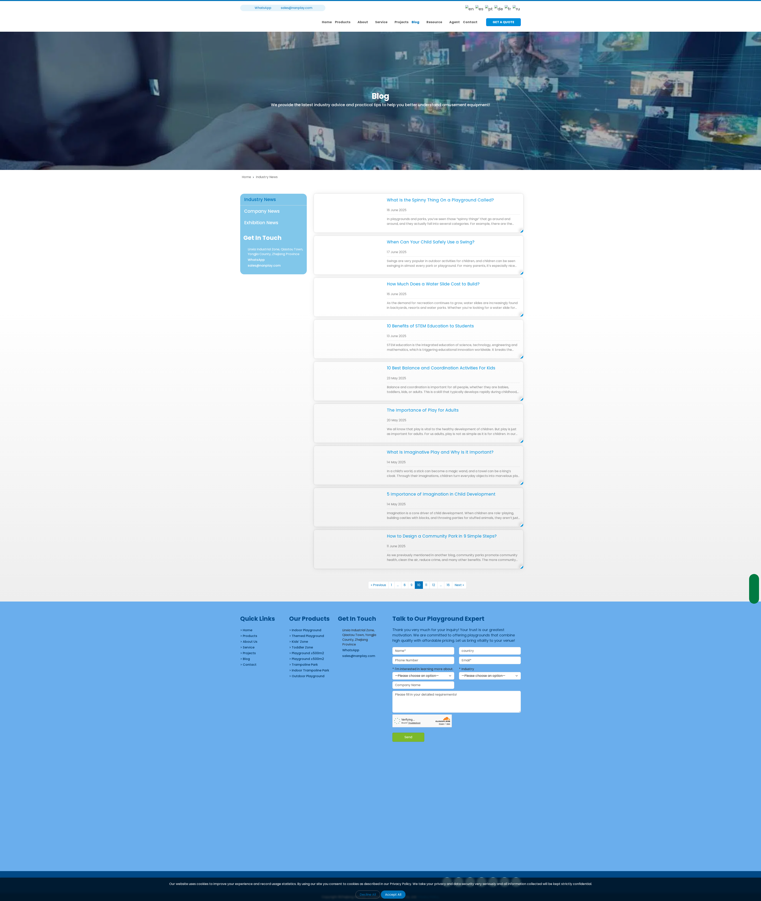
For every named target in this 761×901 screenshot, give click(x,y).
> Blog (245, 659)
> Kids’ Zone (298, 641)
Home (327, 22)
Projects (401, 22)
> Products (248, 636)
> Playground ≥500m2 (306, 659)
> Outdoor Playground (306, 676)
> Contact (248, 664)
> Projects (248, 653)
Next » (459, 585)
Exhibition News (261, 222)
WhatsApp (256, 259)
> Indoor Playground (305, 630)
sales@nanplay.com (296, 8)
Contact (470, 22)
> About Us (248, 641)
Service (381, 22)
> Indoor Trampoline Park (309, 670)
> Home (246, 630)
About (363, 22)
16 (448, 585)
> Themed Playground (306, 636)
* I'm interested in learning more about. (422, 669)
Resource (434, 22)
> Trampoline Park (303, 664)
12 (433, 585)
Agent (454, 22)
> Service (247, 647)
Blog (415, 22)
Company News (262, 211)
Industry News (260, 199)
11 (426, 585)
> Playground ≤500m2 (306, 653)
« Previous (378, 585)
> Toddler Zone (301, 647)
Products (342, 22)
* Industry (466, 669)
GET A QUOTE (503, 22)
